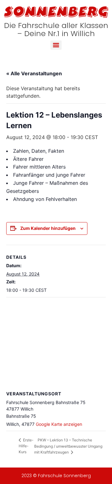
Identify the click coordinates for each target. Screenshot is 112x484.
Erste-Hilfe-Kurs (26, 446)
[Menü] (56, 45)
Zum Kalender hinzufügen (48, 228)
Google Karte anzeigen (59, 424)
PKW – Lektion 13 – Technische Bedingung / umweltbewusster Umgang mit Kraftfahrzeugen (68, 446)
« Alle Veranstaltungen (34, 73)
